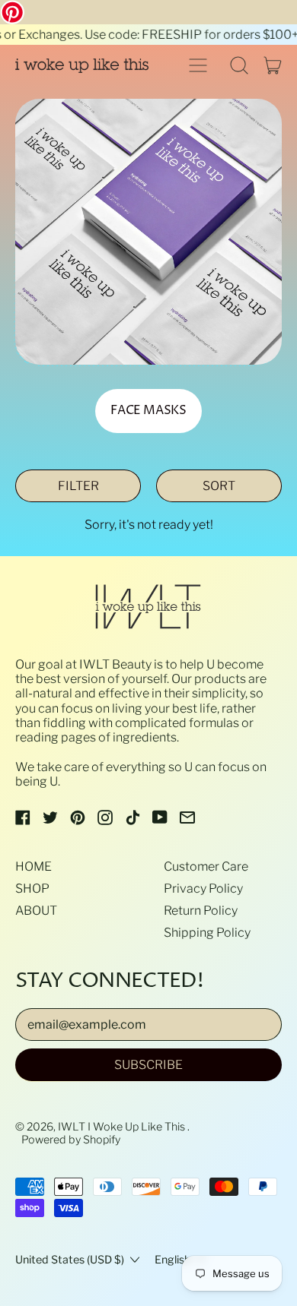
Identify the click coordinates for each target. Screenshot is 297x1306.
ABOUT (36, 910)
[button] (239, 65)
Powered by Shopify (70, 1139)
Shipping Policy (207, 932)
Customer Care (206, 866)
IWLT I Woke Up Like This (122, 1127)
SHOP (32, 888)
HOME (33, 866)
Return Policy (201, 910)
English (172, 1259)
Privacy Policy (203, 888)
